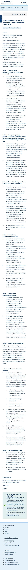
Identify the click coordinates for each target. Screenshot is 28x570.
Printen (21, 14)
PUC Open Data (9, 554)
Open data (7, 550)
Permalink (14, 14)
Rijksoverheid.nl (9, 560)
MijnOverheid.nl (9, 558)
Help (6, 531)
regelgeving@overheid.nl (13, 515)
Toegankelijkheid (9, 542)
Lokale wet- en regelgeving (7, 7)
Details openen (1, 18)
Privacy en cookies (9, 540)
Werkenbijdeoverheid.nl (11, 564)
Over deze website (9, 525)
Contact (7, 527)
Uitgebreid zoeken (19, 7)
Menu (24, 2)
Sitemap (7, 544)
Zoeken (7, 533)
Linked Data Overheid (10, 552)
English (6, 529)
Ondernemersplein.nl (10, 562)
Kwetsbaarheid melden (11, 546)
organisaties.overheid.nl (12, 510)
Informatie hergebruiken (11, 538)
